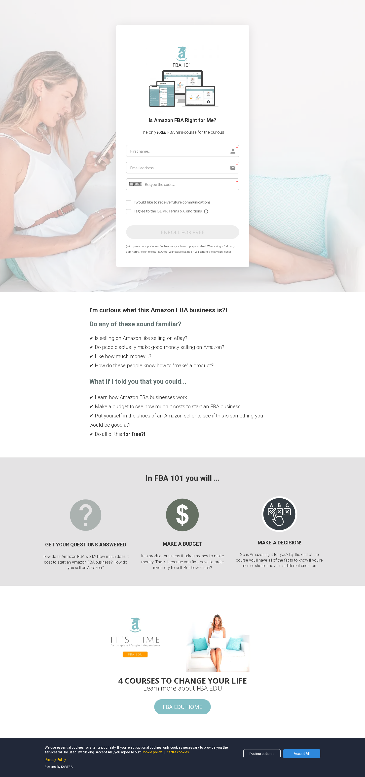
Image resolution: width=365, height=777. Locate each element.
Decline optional (262, 754)
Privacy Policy (55, 760)
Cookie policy (152, 752)
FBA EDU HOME (182, 706)
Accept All (302, 754)
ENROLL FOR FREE (183, 232)
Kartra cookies (178, 752)
